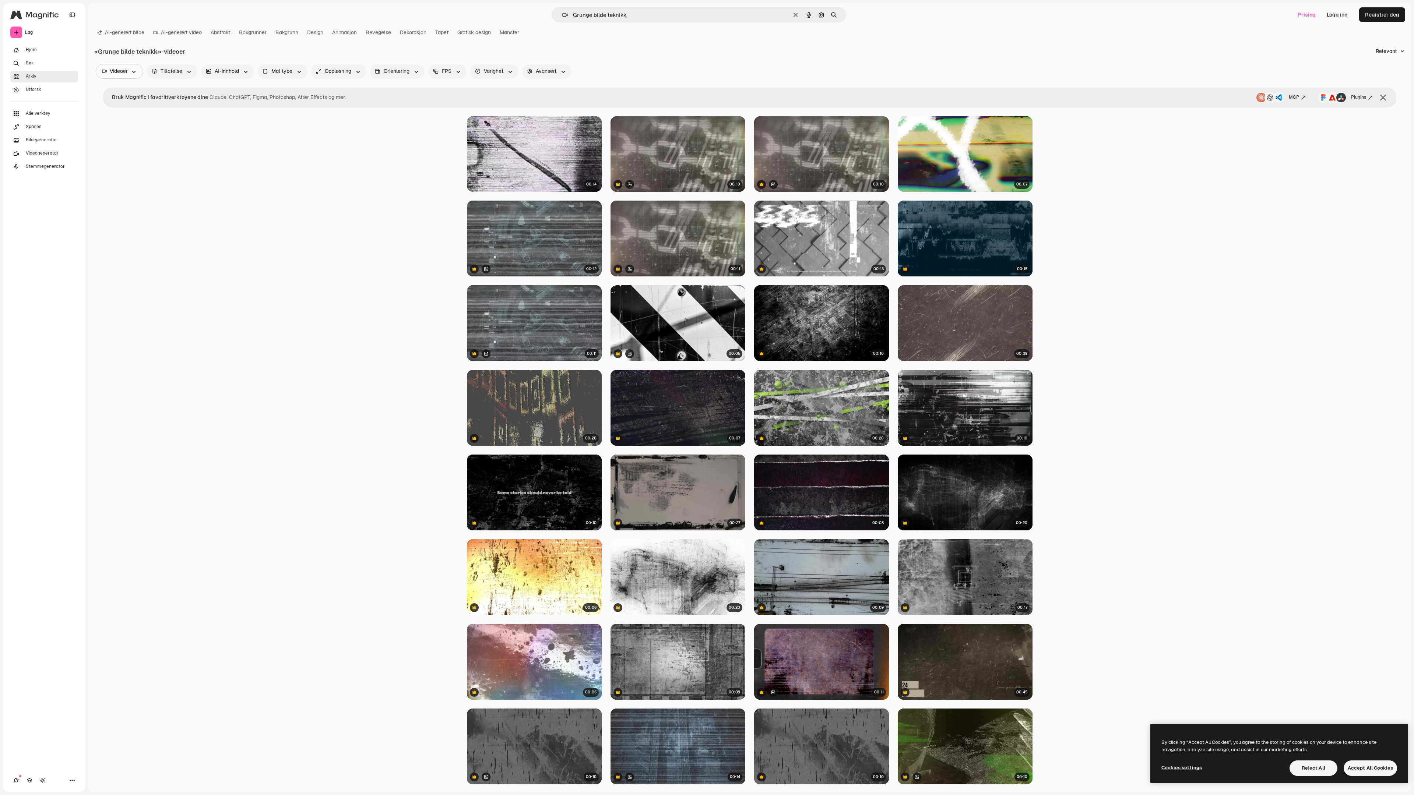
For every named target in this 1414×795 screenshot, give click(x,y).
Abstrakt (220, 32)
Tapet (442, 32)
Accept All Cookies (1370, 768)
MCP (1294, 97)
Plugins (1358, 97)
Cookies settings (1181, 767)
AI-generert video (181, 32)
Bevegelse (378, 32)
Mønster (509, 32)
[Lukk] (1383, 97)
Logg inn (1337, 14)
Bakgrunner (253, 32)
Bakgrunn (286, 32)
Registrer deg (1382, 14)
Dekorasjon (413, 32)
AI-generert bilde (124, 32)
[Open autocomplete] (562, 15)
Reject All (1313, 768)
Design (315, 32)
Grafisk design (474, 32)
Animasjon (344, 32)
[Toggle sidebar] (72, 15)
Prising (1307, 14)
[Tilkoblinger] (16, 780)
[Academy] (29, 780)
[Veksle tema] (43, 780)
